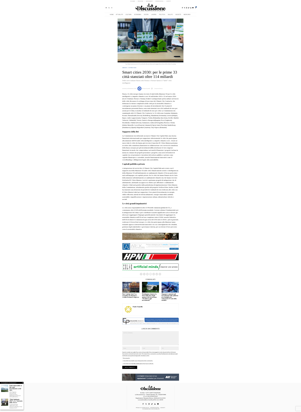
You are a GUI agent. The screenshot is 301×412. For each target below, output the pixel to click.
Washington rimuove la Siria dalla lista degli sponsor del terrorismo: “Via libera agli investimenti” (149, 297)
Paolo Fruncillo (146, 88)
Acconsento (126, 358)
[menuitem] (132, 1)
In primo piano (132, 67)
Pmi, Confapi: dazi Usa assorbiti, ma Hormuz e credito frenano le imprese (130, 295)
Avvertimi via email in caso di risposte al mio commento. (138, 361)
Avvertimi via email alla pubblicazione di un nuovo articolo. (139, 363)
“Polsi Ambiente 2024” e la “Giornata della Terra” (15, 401)
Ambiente (125, 67)
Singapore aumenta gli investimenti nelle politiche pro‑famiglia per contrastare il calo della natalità (170, 297)
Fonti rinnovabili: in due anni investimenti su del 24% (15, 388)
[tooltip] (182, 8)
